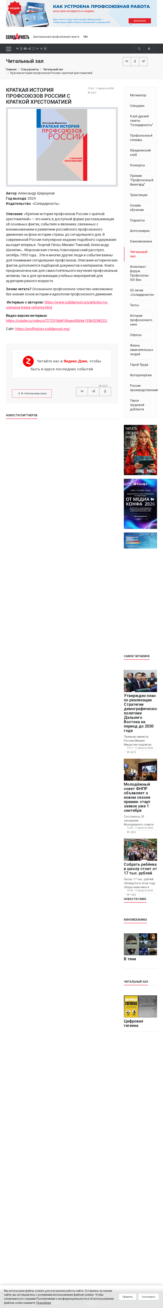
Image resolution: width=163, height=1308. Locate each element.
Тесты (134, 305)
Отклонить (148, 1296)
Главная (11, 69)
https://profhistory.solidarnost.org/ (42, 329)
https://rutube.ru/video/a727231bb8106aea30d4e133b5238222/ (57, 321)
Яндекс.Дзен (75, 361)
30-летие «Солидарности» (140, 292)
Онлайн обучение (137, 208)
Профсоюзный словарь (140, 138)
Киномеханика (140, 241)
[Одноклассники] (135, 61)
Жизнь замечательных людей (140, 350)
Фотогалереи (139, 231)
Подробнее (43, 1302)
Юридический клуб (140, 152)
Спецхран (137, 106)
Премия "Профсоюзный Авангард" (140, 180)
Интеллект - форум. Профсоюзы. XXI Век (139, 273)
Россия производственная (140, 388)
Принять (127, 1296)
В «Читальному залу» (34, 393)
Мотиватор (138, 95)
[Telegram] (143, 61)
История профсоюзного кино (140, 320)
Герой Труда (139, 365)
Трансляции (138, 195)
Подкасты (137, 220)
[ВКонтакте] (127, 61)
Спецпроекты (30, 69)
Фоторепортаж (140, 375)
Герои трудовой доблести (137, 405)
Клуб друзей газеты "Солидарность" (140, 120)
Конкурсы (137, 165)
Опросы (136, 335)
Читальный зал (53, 69)
